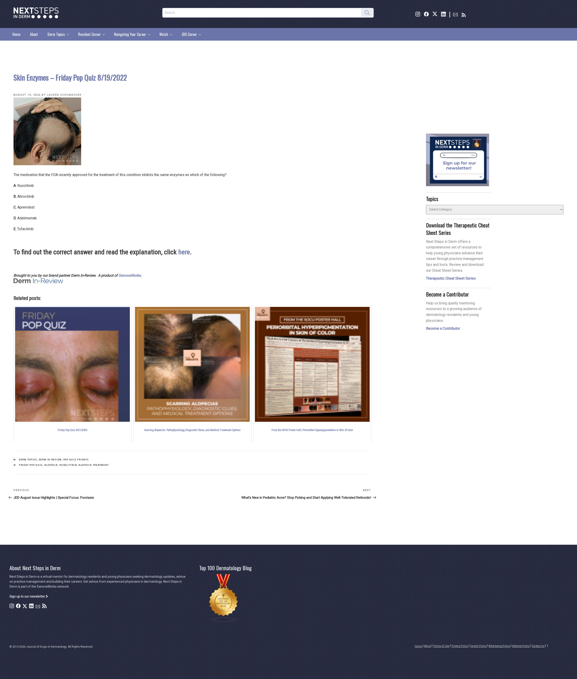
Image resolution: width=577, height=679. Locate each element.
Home (16, 34)
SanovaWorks (130, 275)
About (34, 34)
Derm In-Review (50, 459)
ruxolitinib (68, 465)
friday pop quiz (31, 465)
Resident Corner (89, 34)
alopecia (51, 465)
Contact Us (538, 645)
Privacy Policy (459, 645)
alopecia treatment (93, 465)
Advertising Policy (499, 645)
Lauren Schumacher (64, 94)
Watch (163, 34)
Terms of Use (441, 645)
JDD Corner (189, 34)
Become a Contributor (443, 328)
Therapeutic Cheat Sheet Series (451, 278)
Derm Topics (56, 34)
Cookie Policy (478, 645)
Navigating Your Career (130, 34)
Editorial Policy (521, 645)
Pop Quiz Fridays (76, 459)
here (184, 252)
